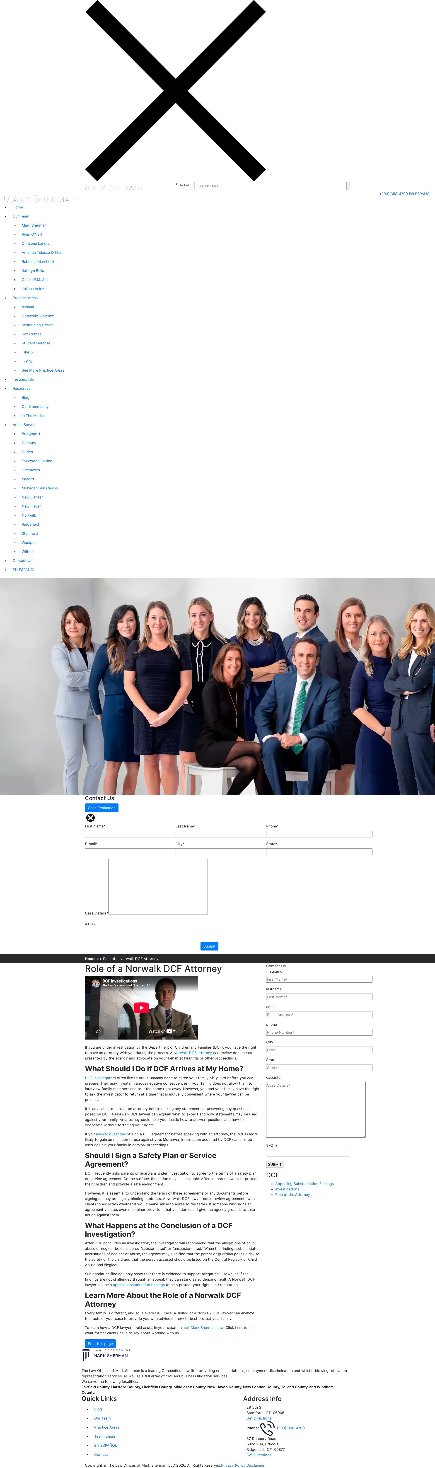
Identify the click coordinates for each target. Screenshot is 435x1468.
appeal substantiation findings (139, 1284)
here (239, 1327)
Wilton (27, 551)
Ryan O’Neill (32, 234)
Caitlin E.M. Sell (35, 279)
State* (271, 844)
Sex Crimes (31, 334)
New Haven (31, 506)
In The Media (33, 415)
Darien (27, 452)
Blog (25, 397)
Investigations (287, 1189)
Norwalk (29, 515)
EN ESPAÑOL (420, 193)
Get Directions (258, 1418)
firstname (274, 971)
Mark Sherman (34, 225)
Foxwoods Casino (37, 461)
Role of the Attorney (292, 1194)
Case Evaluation (102, 807)
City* (180, 844)
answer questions (111, 1134)
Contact (101, 1454)
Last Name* (186, 826)
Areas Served (24, 424)
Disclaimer (255, 1465)
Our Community (35, 406)
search (348, 186)
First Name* (95, 826)
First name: (185, 184)
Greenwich (31, 470)
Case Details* (96, 913)
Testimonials (23, 379)
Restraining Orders (37, 325)
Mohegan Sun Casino (40, 488)
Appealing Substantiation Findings (304, 1183)
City (269, 1042)
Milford (28, 479)
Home (18, 207)
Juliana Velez (33, 288)
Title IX (28, 352)
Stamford (30, 533)
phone (271, 1024)
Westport (30, 542)
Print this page (100, 1343)
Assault (28, 307)
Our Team (21, 216)
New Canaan (33, 497)
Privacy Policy (233, 1465)
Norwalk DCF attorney (193, 1052)
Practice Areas (25, 297)
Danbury (29, 442)
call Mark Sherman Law (203, 1327)
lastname (274, 989)
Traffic (27, 361)
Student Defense (36, 343)
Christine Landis (35, 243)
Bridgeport (31, 433)
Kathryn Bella (33, 270)
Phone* (272, 826)
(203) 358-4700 (394, 193)
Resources (21, 388)
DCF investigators (100, 1078)
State (270, 1059)
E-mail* (91, 844)
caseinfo (273, 1077)
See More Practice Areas (43, 370)
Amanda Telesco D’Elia (41, 252)
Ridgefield (30, 524)
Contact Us (22, 560)
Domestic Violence (38, 316)
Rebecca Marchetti (38, 261)
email (270, 1006)
